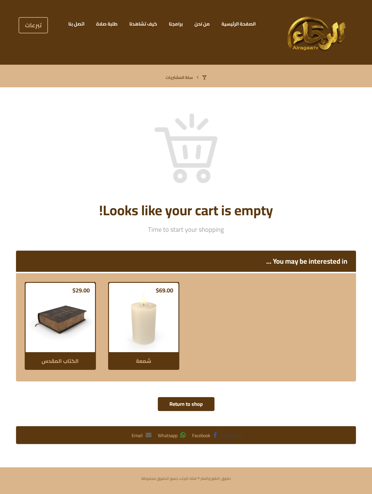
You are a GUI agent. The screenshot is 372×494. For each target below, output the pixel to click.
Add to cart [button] (63, 338)
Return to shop (186, 404)
